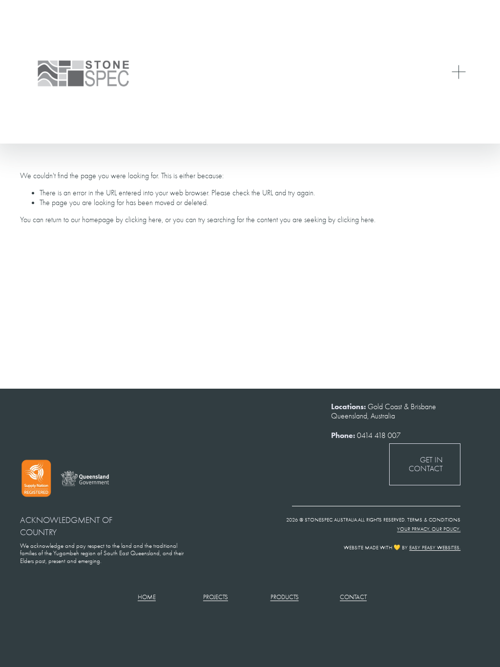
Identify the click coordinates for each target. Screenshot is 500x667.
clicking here (143, 219)
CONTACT (353, 597)
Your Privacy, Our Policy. (428, 529)
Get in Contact (426, 464)
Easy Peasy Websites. (434, 547)
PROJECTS (215, 597)
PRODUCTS (285, 597)
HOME (147, 597)
